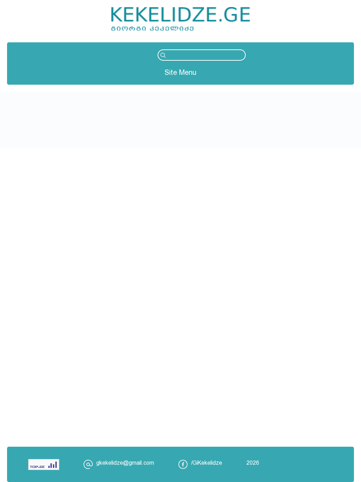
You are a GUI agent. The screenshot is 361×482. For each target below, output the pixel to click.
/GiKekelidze (206, 463)
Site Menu (180, 72)
